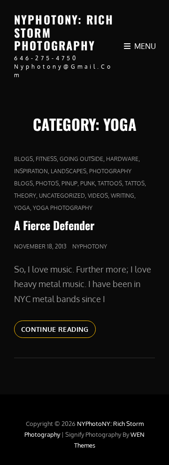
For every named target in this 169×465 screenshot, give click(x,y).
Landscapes (68, 171)
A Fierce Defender (54, 224)
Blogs (23, 158)
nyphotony (89, 246)
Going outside (81, 158)
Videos (98, 195)
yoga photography (62, 207)
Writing (122, 195)
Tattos (135, 183)
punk (87, 183)
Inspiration (31, 171)
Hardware (122, 158)
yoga (22, 207)
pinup (69, 183)
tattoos (110, 183)
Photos (47, 183)
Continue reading (58, 331)
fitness (46, 158)
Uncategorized (62, 195)
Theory (25, 195)
